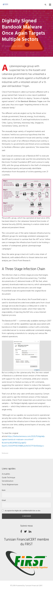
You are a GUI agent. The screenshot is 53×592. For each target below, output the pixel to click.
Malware (5, 453)
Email (4, 500)
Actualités (6, 474)
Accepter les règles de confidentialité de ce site (22, 510)
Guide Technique (8, 477)
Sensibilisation (7, 481)
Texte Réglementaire (10, 484)
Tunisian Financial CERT (33, 585)
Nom (3, 490)
